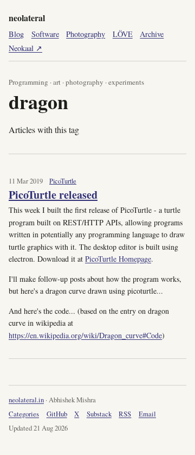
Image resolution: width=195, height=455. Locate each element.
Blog (16, 34)
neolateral (27, 17)
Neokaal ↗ (25, 48)
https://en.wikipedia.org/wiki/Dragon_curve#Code (85, 335)
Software (45, 34)
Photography (85, 34)
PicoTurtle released (53, 195)
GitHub (57, 414)
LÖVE (123, 34)
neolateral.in (26, 400)
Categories (24, 414)
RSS (125, 414)
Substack (99, 414)
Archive (152, 34)
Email (147, 414)
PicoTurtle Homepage (118, 259)
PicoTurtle (62, 181)
